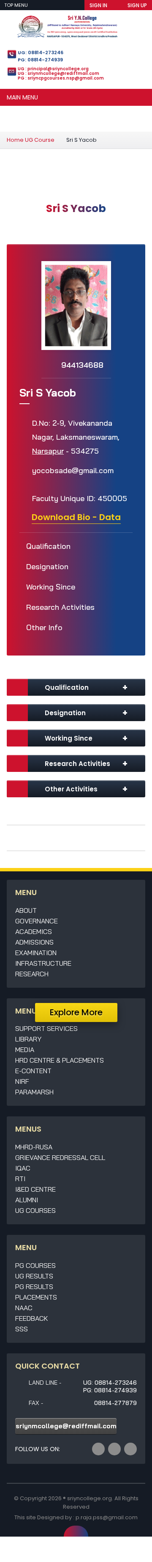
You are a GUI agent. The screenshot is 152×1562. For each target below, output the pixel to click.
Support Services (46, 1028)
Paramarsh (34, 1092)
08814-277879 (115, 1403)
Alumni (26, 1200)
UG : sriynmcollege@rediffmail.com (58, 73)
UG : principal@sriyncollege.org (53, 68)
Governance (36, 921)
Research (32, 974)
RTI (20, 1178)
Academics (33, 931)
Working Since (50, 587)
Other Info (44, 627)
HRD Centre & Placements (59, 1060)
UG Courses (35, 1210)
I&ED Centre (35, 1189)
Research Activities (60, 607)
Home (15, 140)
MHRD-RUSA (33, 1147)
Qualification (48, 546)
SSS (21, 1329)
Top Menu (16, 5)
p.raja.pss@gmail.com (107, 1517)
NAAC (24, 1307)
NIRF (22, 1081)
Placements (36, 1297)
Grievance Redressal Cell (60, 1157)
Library (28, 1039)
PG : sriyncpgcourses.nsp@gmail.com (61, 78)
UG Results (34, 1276)
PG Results (34, 1286)
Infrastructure (43, 963)
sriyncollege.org (89, 1498)
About (26, 910)
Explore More (76, 1012)
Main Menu (22, 97)
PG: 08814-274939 (40, 59)
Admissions (34, 942)
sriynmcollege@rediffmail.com (66, 1426)
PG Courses (35, 1265)
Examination (36, 952)
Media (24, 1049)
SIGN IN (98, 5)
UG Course (39, 140)
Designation (47, 566)
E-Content (33, 1070)
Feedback (31, 1318)
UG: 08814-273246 (40, 52)
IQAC (22, 1168)
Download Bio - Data (76, 517)
